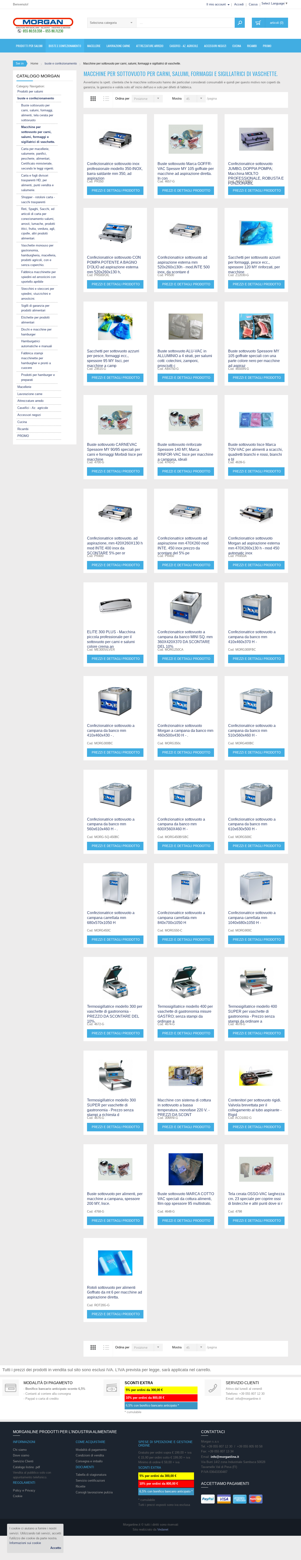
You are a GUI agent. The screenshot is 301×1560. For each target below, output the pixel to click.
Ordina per (122, 98)
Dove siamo (21, 1455)
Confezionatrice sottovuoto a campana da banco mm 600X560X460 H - (181, 824)
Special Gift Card (10, 1387)
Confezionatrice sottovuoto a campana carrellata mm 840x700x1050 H (181, 918)
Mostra (177, 98)
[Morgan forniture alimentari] (43, 25)
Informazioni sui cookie (25, 1543)
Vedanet (162, 1529)
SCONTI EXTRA (139, 1383)
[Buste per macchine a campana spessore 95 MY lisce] (115, 416)
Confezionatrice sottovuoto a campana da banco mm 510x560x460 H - (252, 731)
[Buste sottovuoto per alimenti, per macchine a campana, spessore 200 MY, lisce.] (115, 1165)
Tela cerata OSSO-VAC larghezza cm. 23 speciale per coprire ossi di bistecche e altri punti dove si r (256, 1199)
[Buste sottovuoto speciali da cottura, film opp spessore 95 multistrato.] (186, 1165)
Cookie (17, 1496)
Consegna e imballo (89, 1461)
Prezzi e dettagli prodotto (116, 190)
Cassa (253, 4)
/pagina (212, 98)
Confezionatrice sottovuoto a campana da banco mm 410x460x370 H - (252, 637)
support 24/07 (213, 1387)
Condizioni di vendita (90, 1455)
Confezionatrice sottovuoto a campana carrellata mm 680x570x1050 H (111, 918)
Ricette (80, 1486)
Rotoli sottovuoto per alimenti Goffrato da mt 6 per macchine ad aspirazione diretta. (114, 1292)
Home (34, 63)
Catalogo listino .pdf (26, 1467)
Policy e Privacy (24, 1490)
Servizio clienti (242, 1383)
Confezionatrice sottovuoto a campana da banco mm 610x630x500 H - (252, 824)
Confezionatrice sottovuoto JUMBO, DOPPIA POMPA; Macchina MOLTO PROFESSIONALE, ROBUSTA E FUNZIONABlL (256, 173)
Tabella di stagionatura (91, 1474)
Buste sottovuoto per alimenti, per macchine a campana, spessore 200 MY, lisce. (115, 1199)
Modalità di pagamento (48, 1383)
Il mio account (216, 4)
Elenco (106, 98)
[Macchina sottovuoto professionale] (256, 135)
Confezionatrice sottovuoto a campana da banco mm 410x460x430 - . (111, 731)
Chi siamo (20, 1449)
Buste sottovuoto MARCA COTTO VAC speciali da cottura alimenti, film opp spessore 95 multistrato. (186, 1199)
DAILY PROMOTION (111, 1387)
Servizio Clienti (23, 1461)
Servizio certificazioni (90, 1480)
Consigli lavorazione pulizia (94, 1492)
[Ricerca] (240, 23)
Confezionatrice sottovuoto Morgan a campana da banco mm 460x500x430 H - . (185, 731)
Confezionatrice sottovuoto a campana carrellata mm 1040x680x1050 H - (252, 918)
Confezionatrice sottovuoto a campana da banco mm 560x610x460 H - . (111, 824)
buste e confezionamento (61, 63)
